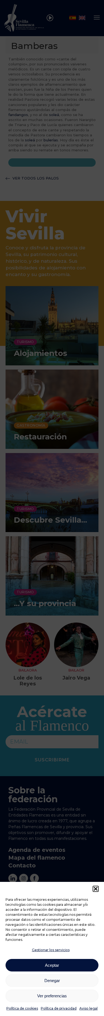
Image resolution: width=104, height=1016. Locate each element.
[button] (95, 889)
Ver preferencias (52, 995)
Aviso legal (88, 1008)
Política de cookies (22, 1008)
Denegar (52, 980)
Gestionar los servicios (51, 950)
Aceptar (52, 965)
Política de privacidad (59, 1008)
